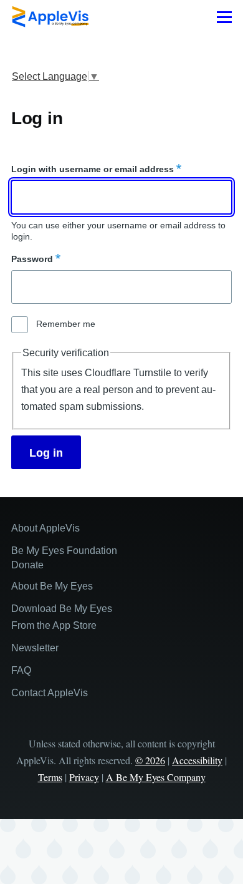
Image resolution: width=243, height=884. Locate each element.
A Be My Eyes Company (156, 777)
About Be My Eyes (52, 586)
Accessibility (197, 760)
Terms (50, 777)
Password (32, 259)
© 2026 (150, 760)
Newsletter (35, 648)
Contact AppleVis (49, 692)
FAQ (21, 670)
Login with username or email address (92, 169)
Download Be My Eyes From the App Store (61, 617)
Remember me (65, 324)
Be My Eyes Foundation (64, 550)
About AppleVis (45, 528)
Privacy (84, 777)
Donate (27, 565)
